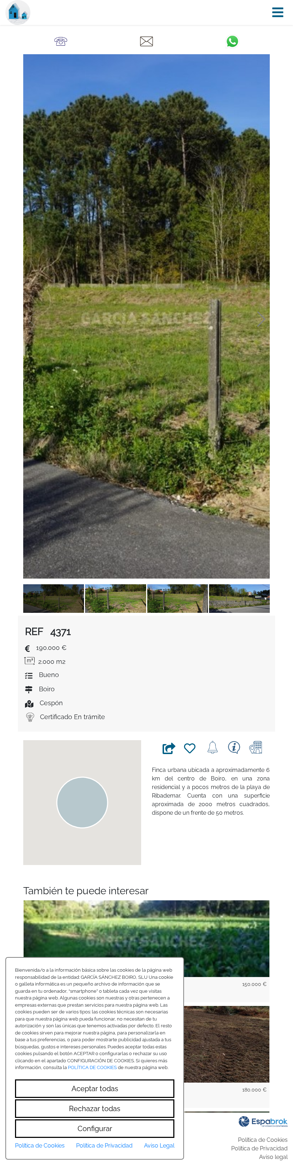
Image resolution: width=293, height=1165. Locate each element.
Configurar (95, 1128)
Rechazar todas (94, 1108)
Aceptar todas (94, 1088)
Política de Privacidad (259, 1148)
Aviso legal (273, 1157)
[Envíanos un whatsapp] (232, 40)
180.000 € (254, 1090)
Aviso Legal (159, 1145)
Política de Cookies (263, 1139)
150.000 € (254, 984)
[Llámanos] (61, 40)
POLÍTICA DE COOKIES (92, 1067)
